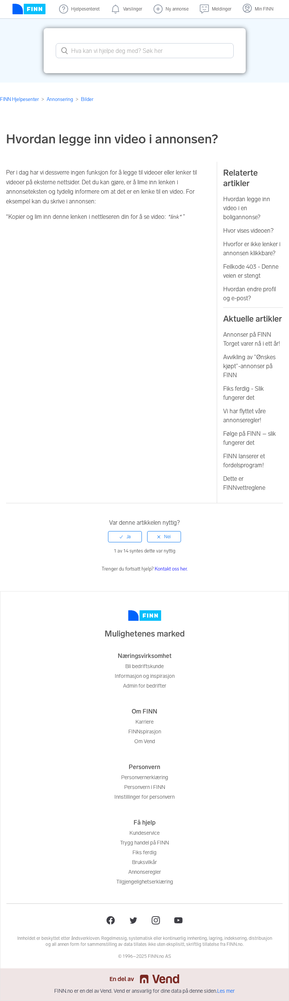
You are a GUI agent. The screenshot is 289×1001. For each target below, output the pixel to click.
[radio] (125, 536)
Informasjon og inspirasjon (145, 676)
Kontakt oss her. (171, 569)
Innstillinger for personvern (144, 797)
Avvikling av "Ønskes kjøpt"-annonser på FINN (249, 366)
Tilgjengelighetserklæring (144, 882)
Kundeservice (144, 833)
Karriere (144, 722)
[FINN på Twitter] (133, 920)
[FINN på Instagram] (156, 920)
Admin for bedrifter (144, 686)
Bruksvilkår (144, 862)
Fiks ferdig (144, 852)
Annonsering (60, 99)
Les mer (226, 991)
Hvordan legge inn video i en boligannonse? (246, 208)
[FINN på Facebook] (111, 920)
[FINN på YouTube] (178, 920)
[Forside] (29, 9)
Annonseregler (144, 872)
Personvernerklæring (144, 777)
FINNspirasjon (144, 732)
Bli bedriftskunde (144, 666)
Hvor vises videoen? (248, 230)
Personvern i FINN (144, 787)
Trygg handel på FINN (144, 843)
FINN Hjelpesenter (19, 99)
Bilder (87, 99)
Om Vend (144, 741)
